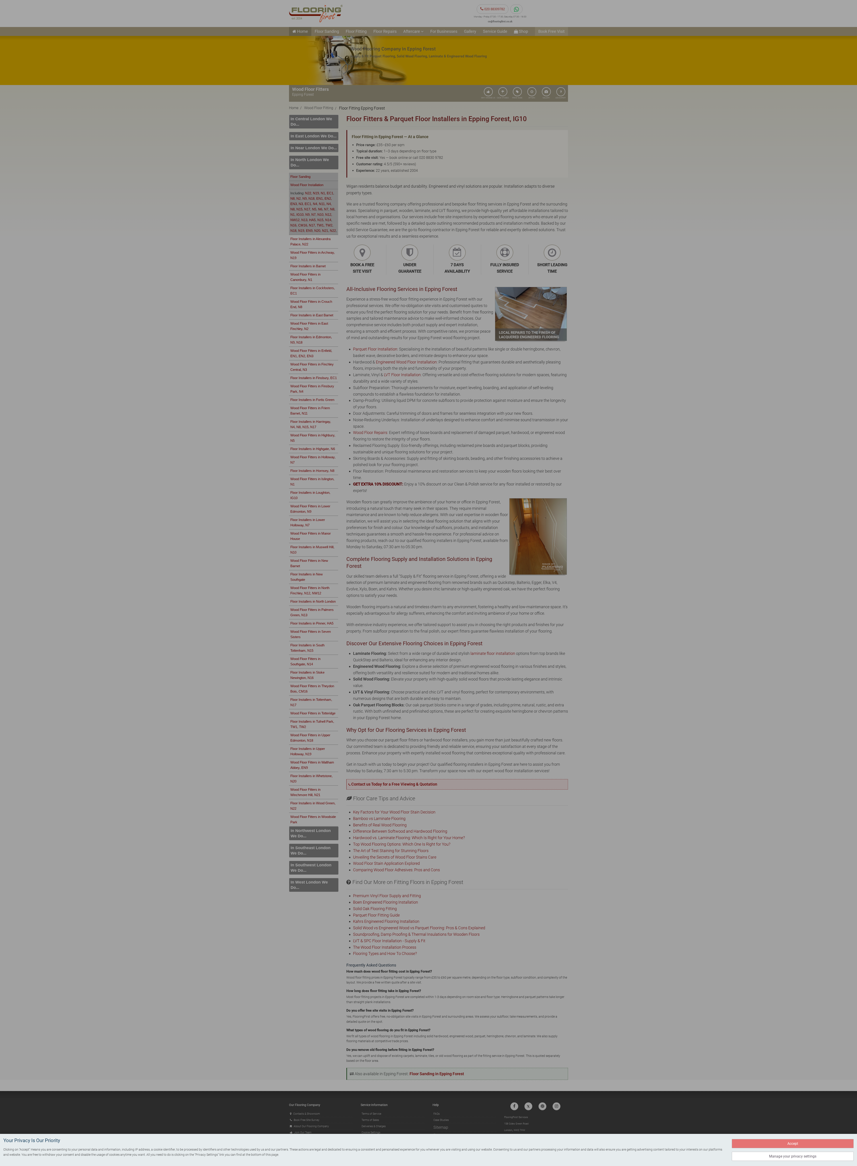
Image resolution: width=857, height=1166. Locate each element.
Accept (792, 1143)
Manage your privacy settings (792, 1156)
